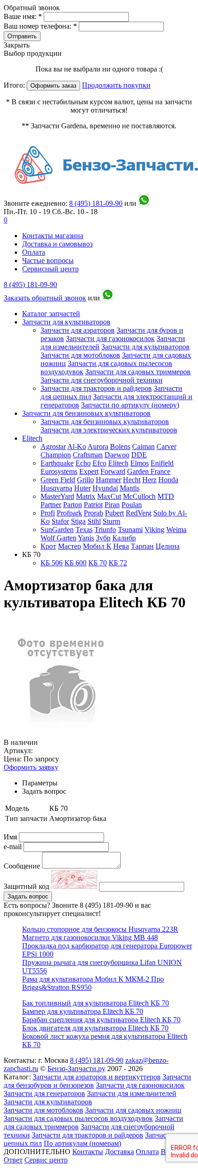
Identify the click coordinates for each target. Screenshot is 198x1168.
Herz (149, 480)
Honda (168, 480)
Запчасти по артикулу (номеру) (130, 405)
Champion (56, 455)
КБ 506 (52, 563)
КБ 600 (75, 563)
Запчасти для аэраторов (78, 330)
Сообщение (22, 866)
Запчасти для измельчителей (131, 1093)
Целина (168, 546)
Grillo (85, 480)
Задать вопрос (27, 896)
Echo (83, 463)
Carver (166, 446)
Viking (154, 529)
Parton (72, 505)
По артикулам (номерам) (82, 1143)
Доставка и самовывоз (57, 244)
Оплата (33, 252)
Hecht (131, 480)
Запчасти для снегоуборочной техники (102, 380)
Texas (84, 529)
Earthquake (57, 463)
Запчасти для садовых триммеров (138, 372)
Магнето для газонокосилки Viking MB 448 (90, 937)
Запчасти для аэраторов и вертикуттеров (97, 1077)
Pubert (114, 513)
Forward (112, 471)
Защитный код (27, 886)
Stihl (94, 521)
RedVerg (138, 513)
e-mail (13, 847)
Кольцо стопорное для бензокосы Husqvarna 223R (100, 929)
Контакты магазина (52, 236)
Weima (176, 529)
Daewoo (117, 455)
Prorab (93, 513)
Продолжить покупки (116, 85)
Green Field (58, 480)
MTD (165, 496)
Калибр (124, 538)
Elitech (32, 438)
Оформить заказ (53, 85)
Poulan (132, 505)
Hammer (108, 480)
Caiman (143, 446)
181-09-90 (95, 203)
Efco (99, 463)
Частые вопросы (48, 260)
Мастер (69, 546)
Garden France (148, 471)
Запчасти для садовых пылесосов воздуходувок (78, 1118)
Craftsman (88, 455)
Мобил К (97, 546)
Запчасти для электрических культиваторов (109, 430)
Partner (51, 505)
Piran (112, 505)
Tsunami (130, 529)
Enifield (162, 463)
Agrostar (53, 446)
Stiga (78, 521)
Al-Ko (76, 446)
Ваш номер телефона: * (41, 26)
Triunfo (105, 529)
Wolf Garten (58, 538)
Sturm (111, 521)
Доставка (119, 1152)
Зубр (103, 538)
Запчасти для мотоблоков (80, 355)
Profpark (69, 513)
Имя (11, 837)
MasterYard (57, 496)
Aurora (97, 446)
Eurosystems (59, 471)
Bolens (120, 446)
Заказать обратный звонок (45, 298)
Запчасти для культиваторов (66, 322)
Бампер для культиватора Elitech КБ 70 (82, 1011)
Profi (48, 513)
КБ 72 (118, 563)
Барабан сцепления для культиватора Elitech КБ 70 (101, 1020)
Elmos (139, 463)
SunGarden (57, 529)
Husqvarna (56, 488)
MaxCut (109, 496)
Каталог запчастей (51, 313)
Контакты (87, 1152)
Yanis (86, 538)
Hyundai (105, 488)
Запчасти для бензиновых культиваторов (86, 413)
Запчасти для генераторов (44, 1093)
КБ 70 (97, 563)
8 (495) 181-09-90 (30, 284)
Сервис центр (46, 1160)
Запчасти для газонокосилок (110, 338)
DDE (139, 455)
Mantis (130, 488)
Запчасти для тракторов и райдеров (96, 388)
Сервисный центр (50, 269)
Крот (48, 546)
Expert (89, 471)
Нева (121, 546)
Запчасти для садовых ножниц (133, 1110)
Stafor (60, 521)
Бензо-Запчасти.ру (76, 1068)
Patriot (93, 505)
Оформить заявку (31, 767)
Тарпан (142, 546)
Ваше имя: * (24, 16)
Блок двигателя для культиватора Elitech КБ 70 (95, 1028)
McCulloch (139, 496)
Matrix (85, 496)
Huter (82, 488)
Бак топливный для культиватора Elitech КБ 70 (95, 1003)
